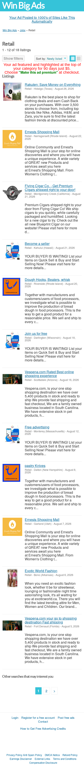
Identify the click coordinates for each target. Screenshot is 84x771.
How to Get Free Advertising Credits (43, 728)
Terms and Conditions (64, 759)
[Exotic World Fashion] (12, 578)
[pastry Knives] (12, 473)
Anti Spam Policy (32, 755)
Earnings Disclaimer (21, 759)
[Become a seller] (12, 251)
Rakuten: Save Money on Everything (53, 84)
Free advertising (37, 427)
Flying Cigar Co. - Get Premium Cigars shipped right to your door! (50, 187)
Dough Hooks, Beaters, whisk (47, 279)
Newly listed (54, 59)
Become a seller (37, 243)
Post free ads (66, 718)
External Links (42, 759)
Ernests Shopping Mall (42, 131)
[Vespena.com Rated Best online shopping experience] (12, 379)
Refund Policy (70, 755)
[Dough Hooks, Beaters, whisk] (12, 287)
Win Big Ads (23, 5)
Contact (43, 721)
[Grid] (79, 58)
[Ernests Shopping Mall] (12, 139)
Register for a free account (38, 718)
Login (15, 718)
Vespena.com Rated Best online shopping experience (49, 373)
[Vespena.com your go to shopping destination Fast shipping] (12, 625)
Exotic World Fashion (41, 570)
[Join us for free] (12, 341)
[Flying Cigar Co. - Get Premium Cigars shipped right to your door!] (12, 193)
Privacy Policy (14, 755)
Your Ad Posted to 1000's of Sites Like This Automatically (42, 19)
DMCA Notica (52, 755)
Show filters (13, 58)
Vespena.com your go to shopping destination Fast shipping (51, 620)
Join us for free (36, 333)
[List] (73, 58)
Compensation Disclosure (43, 762)
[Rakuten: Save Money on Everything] (12, 92)
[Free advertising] (12, 434)
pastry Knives (35, 465)
